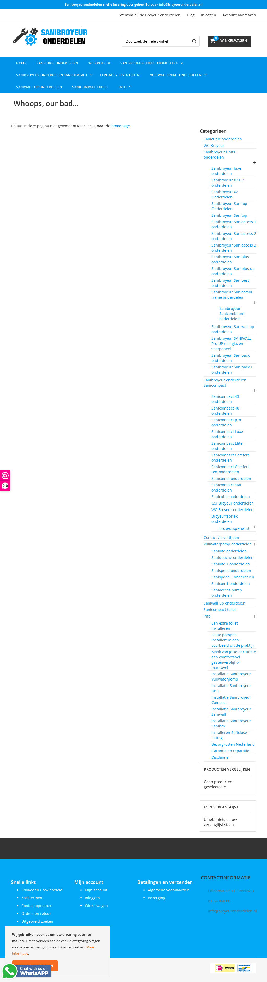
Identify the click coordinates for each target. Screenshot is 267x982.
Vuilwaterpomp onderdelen (228, 544)
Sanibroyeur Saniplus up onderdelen (233, 271)
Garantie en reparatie (230, 750)
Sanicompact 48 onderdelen (225, 411)
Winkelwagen (96, 905)
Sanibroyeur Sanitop (229, 215)
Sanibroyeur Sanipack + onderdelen (232, 369)
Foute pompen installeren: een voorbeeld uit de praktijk (232, 640)
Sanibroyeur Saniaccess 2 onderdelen (233, 236)
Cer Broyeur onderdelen (232, 503)
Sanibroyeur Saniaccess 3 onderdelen (233, 248)
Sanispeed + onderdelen (232, 577)
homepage (120, 125)
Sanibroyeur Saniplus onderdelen (230, 259)
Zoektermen (31, 897)
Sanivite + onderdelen (230, 564)
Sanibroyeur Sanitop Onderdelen (229, 206)
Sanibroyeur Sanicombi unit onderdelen (232, 313)
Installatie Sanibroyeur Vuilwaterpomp (231, 676)
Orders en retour (36, 913)
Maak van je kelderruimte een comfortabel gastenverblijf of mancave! (233, 659)
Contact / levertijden (221, 537)
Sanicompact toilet (220, 609)
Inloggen (208, 14)
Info (207, 616)
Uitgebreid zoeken (37, 921)
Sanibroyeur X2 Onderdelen (224, 194)
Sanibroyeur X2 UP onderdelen (227, 183)
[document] (57, 951)
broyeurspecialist (234, 528)
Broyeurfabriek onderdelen (224, 519)
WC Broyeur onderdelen (232, 509)
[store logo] (50, 37)
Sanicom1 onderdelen (230, 583)
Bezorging (156, 897)
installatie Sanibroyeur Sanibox (231, 723)
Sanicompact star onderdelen (226, 487)
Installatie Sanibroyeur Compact (231, 700)
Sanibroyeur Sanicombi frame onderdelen (231, 294)
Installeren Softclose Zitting (229, 735)
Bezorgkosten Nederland (233, 744)
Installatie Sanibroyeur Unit (231, 688)
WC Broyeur (214, 145)
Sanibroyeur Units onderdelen (219, 154)
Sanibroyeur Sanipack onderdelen (230, 358)
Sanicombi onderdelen (231, 478)
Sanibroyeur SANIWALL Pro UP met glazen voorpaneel (231, 343)
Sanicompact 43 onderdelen (225, 399)
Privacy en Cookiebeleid (42, 889)
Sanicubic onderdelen (223, 138)
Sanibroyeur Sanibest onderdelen (230, 283)
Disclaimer (220, 757)
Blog (191, 14)
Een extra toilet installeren (224, 626)
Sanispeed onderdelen (231, 570)
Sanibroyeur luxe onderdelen (226, 171)
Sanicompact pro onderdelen (226, 422)
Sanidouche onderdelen (232, 557)
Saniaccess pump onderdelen (226, 593)
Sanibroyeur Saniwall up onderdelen (232, 329)
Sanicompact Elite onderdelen (226, 446)
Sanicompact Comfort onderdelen (230, 457)
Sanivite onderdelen (229, 551)
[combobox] (161, 41)
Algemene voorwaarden (168, 889)
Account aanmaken (239, 14)
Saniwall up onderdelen (224, 603)
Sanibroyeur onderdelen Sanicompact (225, 382)
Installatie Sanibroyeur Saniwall (231, 712)
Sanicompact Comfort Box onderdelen (230, 469)
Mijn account (96, 889)
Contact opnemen (36, 905)
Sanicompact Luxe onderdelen (227, 434)
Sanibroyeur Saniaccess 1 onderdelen (233, 224)
